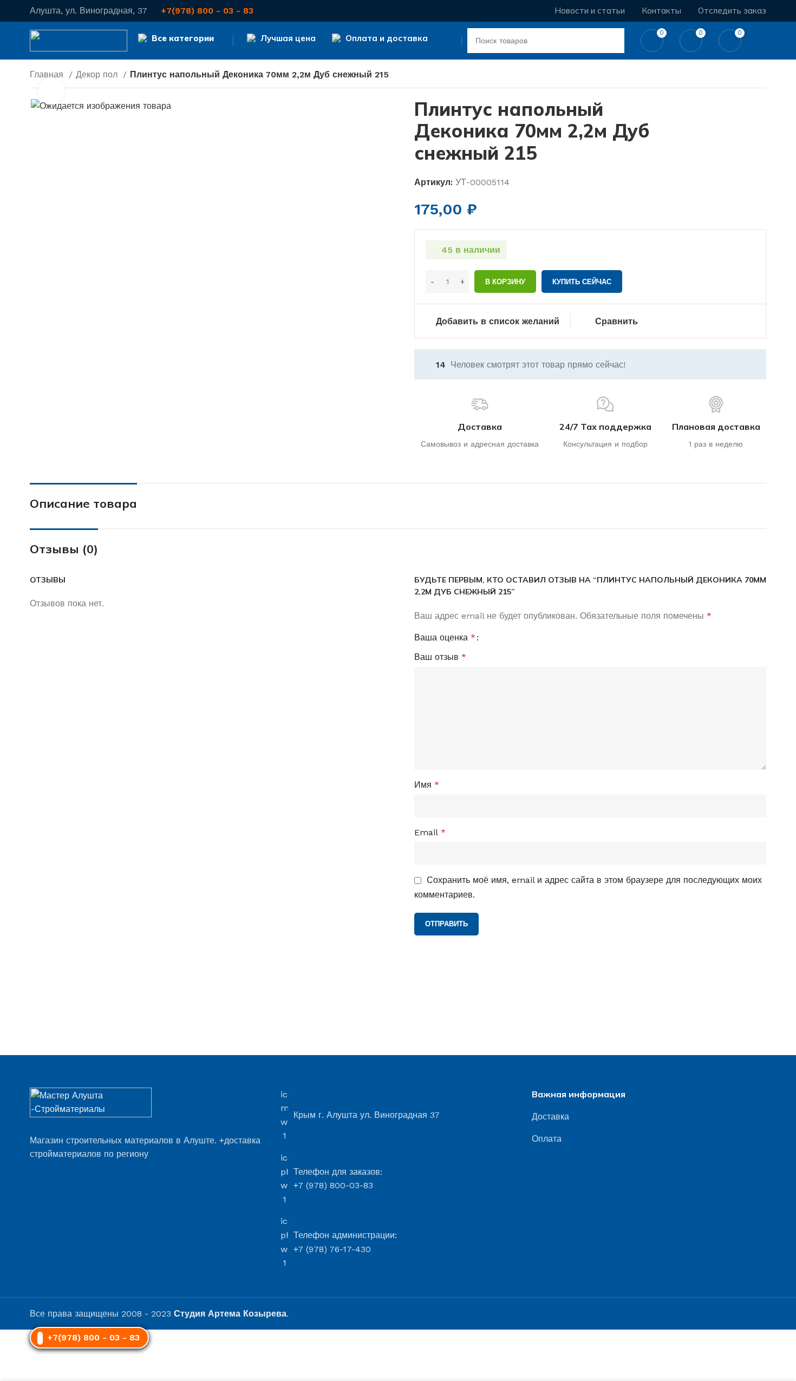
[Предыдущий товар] (739, 75)
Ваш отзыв (440, 657)
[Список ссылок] (649, 1117)
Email (430, 832)
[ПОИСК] (611, 40)
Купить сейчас (581, 282)
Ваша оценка (444, 637)
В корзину (505, 282)
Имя (426, 785)
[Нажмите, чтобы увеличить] (51, 90)
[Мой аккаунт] (762, 40)
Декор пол (98, 74)
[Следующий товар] (760, 75)
